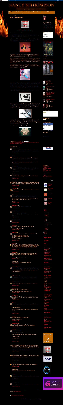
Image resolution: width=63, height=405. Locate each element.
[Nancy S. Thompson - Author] (45, 128)
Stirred (47, 104)
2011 (45, 232)
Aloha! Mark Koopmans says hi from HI (47, 305)
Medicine (45, 325)
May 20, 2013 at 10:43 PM (16, 386)
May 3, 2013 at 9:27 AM (15, 320)
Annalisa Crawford (15, 323)
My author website (46, 302)
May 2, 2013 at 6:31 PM (15, 313)
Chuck (13, 302)
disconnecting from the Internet (21, 142)
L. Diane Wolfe (14, 188)
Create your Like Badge (50, 130)
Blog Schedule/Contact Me (47, 11)
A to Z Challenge (45, 174)
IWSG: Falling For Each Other (48, 299)
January (46, 229)
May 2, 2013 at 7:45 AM (15, 292)
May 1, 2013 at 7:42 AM (15, 202)
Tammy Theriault (14, 382)
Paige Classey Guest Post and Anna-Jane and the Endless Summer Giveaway (48, 249)
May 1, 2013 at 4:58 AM (15, 185)
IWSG (11, 143)
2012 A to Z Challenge (12, 13)
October (46, 215)
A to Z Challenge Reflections (47, 175)
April (45, 225)
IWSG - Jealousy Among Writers (47, 176)
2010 (45, 233)
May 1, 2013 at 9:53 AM (15, 229)
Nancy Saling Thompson (47, 125)
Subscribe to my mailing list (48, 32)
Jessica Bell (14, 166)
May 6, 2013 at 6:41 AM (15, 341)
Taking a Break (46, 280)
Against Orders (48, 81)
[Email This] (24, 141)
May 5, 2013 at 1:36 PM (15, 326)
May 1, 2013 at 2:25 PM (15, 272)
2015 (45, 209)
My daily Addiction (14, 143)
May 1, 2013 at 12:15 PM (15, 249)
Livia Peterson (14, 295)
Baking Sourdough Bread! (47, 287)
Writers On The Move (47, 251)
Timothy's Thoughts (47, 312)
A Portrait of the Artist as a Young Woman (48, 316)
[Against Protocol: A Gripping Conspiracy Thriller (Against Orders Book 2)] (44, 94)
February (46, 228)
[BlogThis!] (25, 141)
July (45, 219)
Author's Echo (46, 240)
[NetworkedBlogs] (48, 147)
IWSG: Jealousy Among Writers (50, 198)
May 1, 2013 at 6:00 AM (15, 191)
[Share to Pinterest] (28, 141)
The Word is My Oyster (47, 286)
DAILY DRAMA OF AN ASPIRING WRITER (47, 290)
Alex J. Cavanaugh (15, 147)
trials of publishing (19, 143)
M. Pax (45, 243)
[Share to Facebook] (27, 141)
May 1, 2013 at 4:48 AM (15, 178)
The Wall (45, 256)
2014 (45, 210)
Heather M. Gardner (15, 329)
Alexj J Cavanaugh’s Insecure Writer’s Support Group (25, 30)
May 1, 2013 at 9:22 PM (15, 285)
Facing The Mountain (47, 255)
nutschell (13, 374)
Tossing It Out (46, 262)
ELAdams (13, 181)
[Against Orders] (44, 83)
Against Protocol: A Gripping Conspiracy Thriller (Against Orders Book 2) (50, 93)
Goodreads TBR (28, 142)
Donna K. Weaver (14, 205)
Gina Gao (13, 316)
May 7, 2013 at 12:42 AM (15, 360)
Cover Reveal (45, 167)
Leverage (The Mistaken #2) (50, 99)
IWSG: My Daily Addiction (48, 224)
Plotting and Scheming (47, 301)
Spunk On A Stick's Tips (48, 258)
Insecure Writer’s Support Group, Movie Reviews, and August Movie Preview (47, 268)
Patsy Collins (46, 324)
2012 (45, 231)
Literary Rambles (46, 247)
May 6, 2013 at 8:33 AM (15, 351)
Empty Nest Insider (47, 298)
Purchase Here (26, 11)
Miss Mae (13, 194)
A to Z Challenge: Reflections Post (50, 193)
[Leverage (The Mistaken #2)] (44, 101)
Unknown (13, 243)
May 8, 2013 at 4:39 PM (15, 366)
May (45, 221)
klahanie (45, 308)
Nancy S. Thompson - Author (49, 128)
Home (10, 11)
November (46, 214)
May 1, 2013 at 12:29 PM (15, 258)
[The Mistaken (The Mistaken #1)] (44, 88)
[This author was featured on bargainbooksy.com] (48, 342)
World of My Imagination (48, 270)
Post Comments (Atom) (17, 391)
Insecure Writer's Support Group (34, 142)
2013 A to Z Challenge (20, 13)
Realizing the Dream (46, 166)
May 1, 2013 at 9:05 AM (15, 222)
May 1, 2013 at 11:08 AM (15, 240)
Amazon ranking (14, 142)
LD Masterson (14, 288)
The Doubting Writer (47, 320)
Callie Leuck (14, 225)
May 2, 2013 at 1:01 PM (15, 299)
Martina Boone (14, 344)
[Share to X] (26, 141)
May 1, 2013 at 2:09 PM (15, 263)
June (45, 220)
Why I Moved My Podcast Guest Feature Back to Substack (47, 272)
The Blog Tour (39, 11)
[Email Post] (23, 141)
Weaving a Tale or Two (47, 237)
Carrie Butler (14, 252)
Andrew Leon (14, 232)
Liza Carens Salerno (15, 275)
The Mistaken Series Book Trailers (17, 11)
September (46, 216)
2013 (45, 211)
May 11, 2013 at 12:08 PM (16, 371)
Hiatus (45, 306)
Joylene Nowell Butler (15, 266)
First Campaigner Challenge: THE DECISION (50, 184)
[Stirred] (44, 106)
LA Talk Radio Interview (32, 11)
